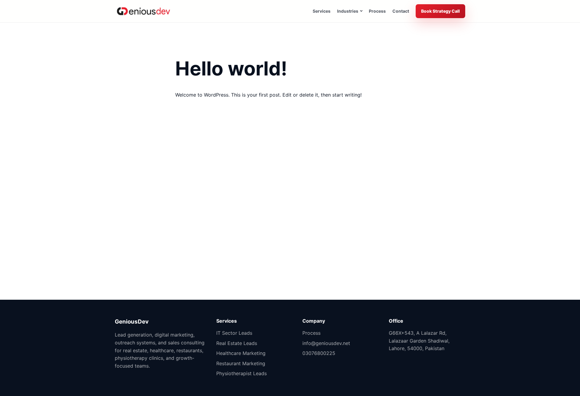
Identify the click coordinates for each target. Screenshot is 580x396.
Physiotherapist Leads (241, 373)
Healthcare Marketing (241, 353)
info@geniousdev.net (326, 343)
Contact (400, 11)
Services (321, 11)
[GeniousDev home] (143, 11)
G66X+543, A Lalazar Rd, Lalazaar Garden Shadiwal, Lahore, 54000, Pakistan (419, 340)
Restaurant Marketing (240, 363)
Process (377, 11)
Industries (347, 11)
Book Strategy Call (440, 11)
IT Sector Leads (234, 333)
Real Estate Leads (236, 343)
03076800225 (318, 353)
